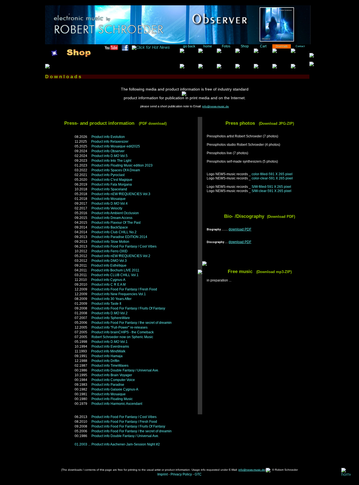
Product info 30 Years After (111, 299)
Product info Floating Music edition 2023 (122, 165)
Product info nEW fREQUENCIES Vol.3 (120, 194)
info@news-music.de (215, 106)
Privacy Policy (181, 474)
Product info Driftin (105, 361)
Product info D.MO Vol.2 (109, 313)
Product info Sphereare (110, 318)
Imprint (162, 474)
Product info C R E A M (108, 285)
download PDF (240, 229)
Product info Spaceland (109, 189)
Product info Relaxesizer (109, 142)
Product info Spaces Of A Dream (115, 170)
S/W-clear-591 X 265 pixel (271, 191)
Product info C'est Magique (111, 180)
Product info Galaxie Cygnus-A (114, 389)
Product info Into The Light (111, 161)
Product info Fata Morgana (111, 184)
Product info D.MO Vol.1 (109, 342)
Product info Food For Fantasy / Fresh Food (124, 289)
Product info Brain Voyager (111, 375)
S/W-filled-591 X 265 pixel (271, 187)
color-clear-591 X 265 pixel (272, 178)
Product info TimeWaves (109, 366)
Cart (263, 46)
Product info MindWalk (108, 351)
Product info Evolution (108, 137)
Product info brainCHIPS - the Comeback (122, 332)
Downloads (281, 46)
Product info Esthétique (108, 265)
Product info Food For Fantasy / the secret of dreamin (131, 323)
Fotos (226, 46)
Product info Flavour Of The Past (116, 223)
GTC (198, 474)
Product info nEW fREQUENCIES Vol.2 (120, 256)
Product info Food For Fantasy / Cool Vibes (124, 246)
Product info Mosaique (108, 199)
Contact (300, 46)
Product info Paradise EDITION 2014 (119, 237)
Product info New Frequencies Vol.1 (118, 294)
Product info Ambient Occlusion (115, 213)
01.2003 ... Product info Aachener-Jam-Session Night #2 (117, 444)
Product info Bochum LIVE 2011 (115, 270)
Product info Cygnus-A (108, 280)
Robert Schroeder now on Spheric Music (122, 337)
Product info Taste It (106, 304)
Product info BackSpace (109, 227)
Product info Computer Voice (113, 380)
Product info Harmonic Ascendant (116, 404)
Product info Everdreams (110, 346)
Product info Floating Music (112, 399)
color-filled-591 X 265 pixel (272, 174)
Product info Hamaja (107, 356)
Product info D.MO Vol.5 (109, 156)
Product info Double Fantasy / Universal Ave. (125, 370)
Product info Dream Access (111, 218)
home (207, 46)
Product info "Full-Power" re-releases (119, 327)
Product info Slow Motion (110, 242)
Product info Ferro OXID (109, 251)
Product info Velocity (106, 208)
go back (189, 46)
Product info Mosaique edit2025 (115, 146)
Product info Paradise (107, 385)
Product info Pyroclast (108, 175)
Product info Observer (108, 151)
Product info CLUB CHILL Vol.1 (115, 275)
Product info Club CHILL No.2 (114, 232)
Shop (245, 46)
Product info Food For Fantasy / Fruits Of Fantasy (128, 308)
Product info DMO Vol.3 (109, 261)
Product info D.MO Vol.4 (109, 203)
